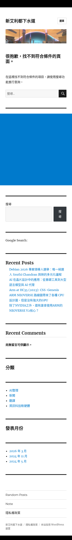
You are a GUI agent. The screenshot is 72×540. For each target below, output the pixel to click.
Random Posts (16, 495)
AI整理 (13, 390)
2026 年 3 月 (18, 451)
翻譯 (12, 400)
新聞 (12, 395)
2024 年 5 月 (18, 461)
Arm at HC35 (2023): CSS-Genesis (34, 290)
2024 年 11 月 (18, 456)
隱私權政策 (13, 513)
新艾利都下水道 (20, 21)
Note (9, 504)
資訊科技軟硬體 (19, 406)
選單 (61, 20)
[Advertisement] (36, 149)
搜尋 (8, 204)
